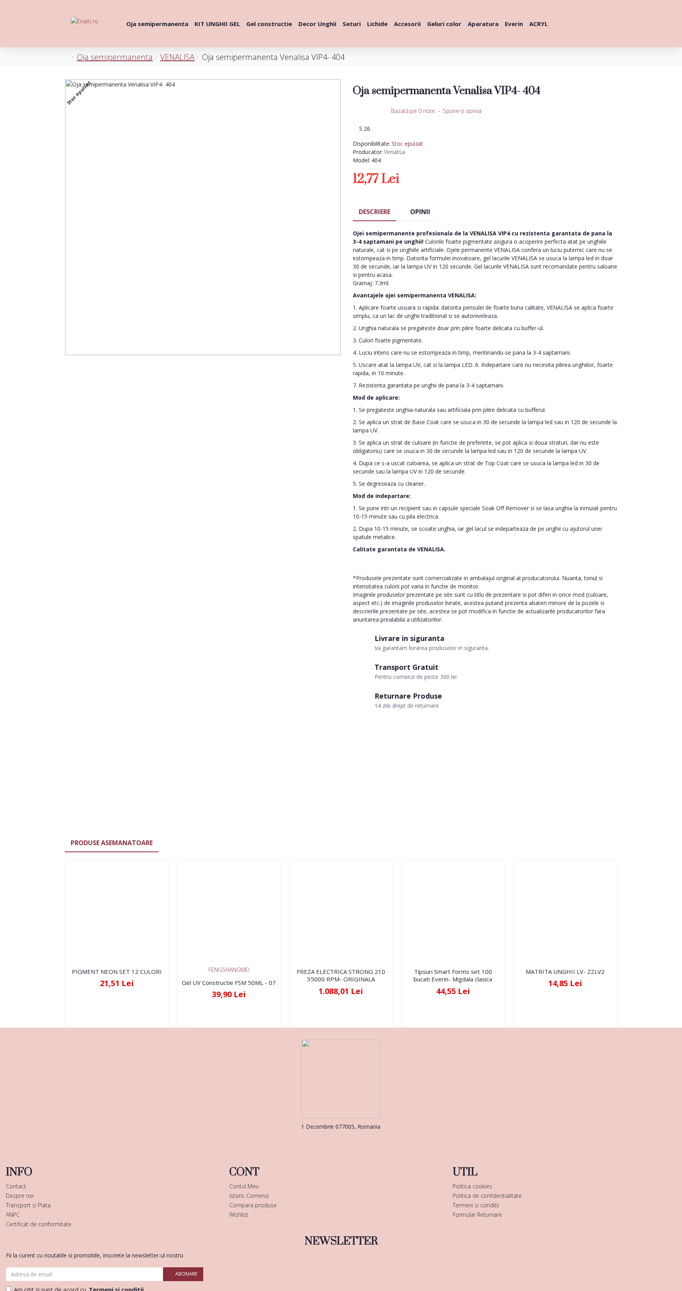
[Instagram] (353, 1142)
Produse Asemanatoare (112, 842)
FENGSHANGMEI (228, 969)
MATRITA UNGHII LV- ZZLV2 (565, 971)
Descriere (374, 211)
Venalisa (394, 152)
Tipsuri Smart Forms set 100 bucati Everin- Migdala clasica (453, 975)
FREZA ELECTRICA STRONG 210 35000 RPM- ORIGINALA (341, 975)
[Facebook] (329, 1142)
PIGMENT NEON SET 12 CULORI (117, 971)
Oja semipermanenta (115, 57)
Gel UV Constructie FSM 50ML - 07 (229, 983)
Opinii (420, 211)
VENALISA (177, 57)
